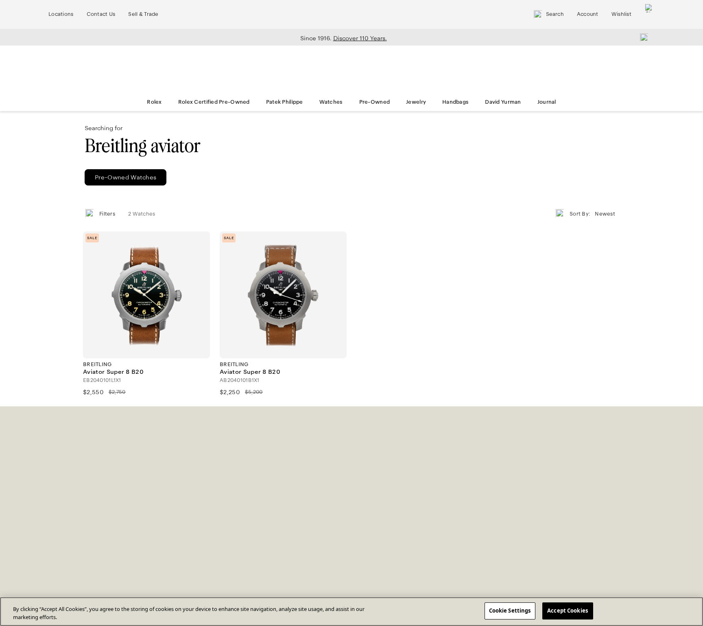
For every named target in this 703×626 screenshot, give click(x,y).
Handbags (455, 102)
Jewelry (416, 102)
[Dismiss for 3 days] (641, 37)
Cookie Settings (510, 610)
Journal (546, 102)
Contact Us (101, 14)
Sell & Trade (143, 14)
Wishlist (621, 14)
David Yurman (503, 102)
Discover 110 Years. (360, 38)
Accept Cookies (567, 610)
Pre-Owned (374, 102)
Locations (61, 14)
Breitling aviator (142, 145)
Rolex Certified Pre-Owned (214, 102)
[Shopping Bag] (649, 14)
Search (555, 14)
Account (587, 14)
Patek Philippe (284, 102)
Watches (331, 102)
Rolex (154, 102)
